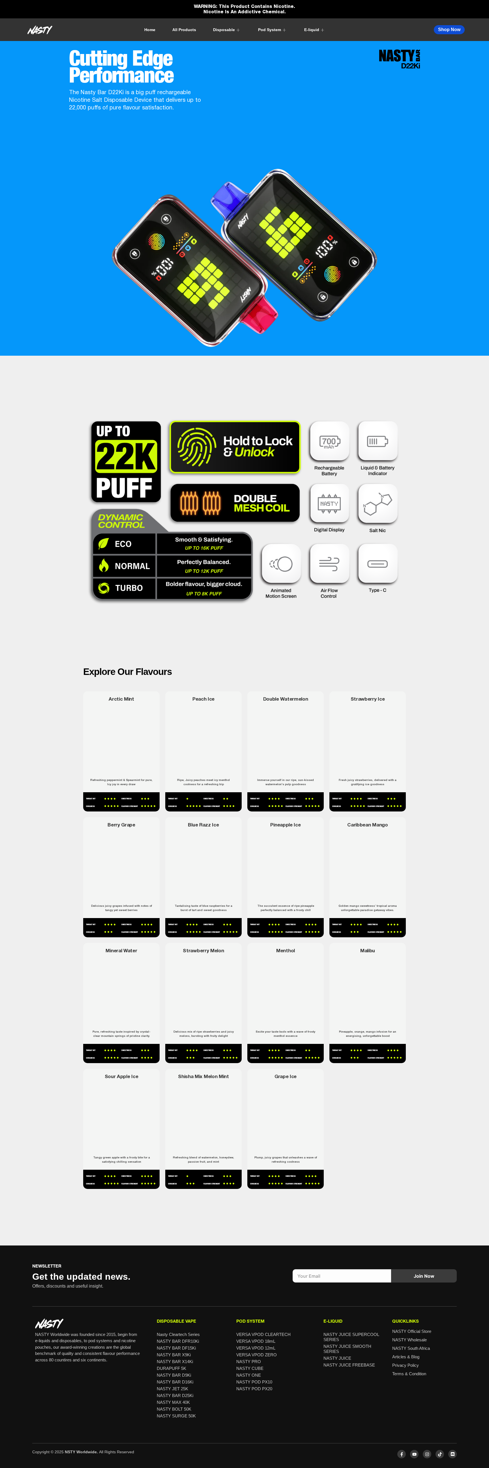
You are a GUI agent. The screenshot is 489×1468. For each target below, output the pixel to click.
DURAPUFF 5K (171, 1368)
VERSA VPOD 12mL (255, 1348)
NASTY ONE (248, 1375)
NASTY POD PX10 (254, 1382)
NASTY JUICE (337, 1358)
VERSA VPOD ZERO (256, 1354)
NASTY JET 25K (172, 1388)
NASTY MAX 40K (173, 1402)
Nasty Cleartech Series (178, 1334)
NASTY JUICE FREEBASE (349, 1365)
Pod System (269, 29)
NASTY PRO (248, 1361)
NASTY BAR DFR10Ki (178, 1341)
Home (149, 29)
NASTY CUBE (249, 1368)
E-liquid (311, 29)
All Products (184, 29)
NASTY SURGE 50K (176, 1415)
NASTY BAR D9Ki (174, 1375)
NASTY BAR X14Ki (175, 1361)
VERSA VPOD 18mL (255, 1341)
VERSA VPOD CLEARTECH (263, 1334)
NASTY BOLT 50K (174, 1409)
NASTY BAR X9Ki (174, 1354)
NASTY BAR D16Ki (175, 1382)
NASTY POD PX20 (254, 1388)
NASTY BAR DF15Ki (176, 1348)
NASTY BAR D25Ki (175, 1395)
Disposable (224, 29)
